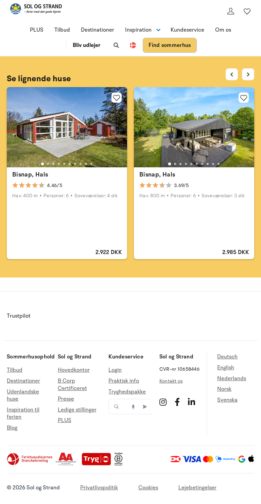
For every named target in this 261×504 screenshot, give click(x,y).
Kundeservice (187, 30)
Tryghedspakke (127, 392)
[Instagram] (163, 402)
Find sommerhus (170, 45)
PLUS (37, 30)
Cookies (148, 487)
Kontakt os (171, 381)
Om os (223, 30)
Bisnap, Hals (30, 174)
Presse (66, 399)
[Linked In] (191, 402)
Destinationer (97, 30)
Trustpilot (19, 316)
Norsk (224, 389)
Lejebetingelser (197, 487)
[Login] (231, 11)
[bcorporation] (120, 464)
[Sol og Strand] (36, 10)
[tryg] (98, 464)
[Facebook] (177, 402)
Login (115, 370)
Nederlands (231, 378)
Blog (12, 428)
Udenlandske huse (23, 395)
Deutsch (227, 356)
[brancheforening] (30, 464)
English (225, 367)
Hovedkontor (74, 370)
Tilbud (62, 30)
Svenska (227, 400)
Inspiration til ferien (23, 413)
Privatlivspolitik (99, 487)
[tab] (42, 163)
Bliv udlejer (86, 45)
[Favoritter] (247, 11)
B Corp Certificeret (72, 384)
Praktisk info (123, 381)
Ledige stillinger (77, 410)
